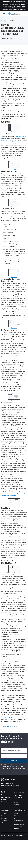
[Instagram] (12, 742)
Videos (15, 815)
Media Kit (16, 813)
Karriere (16, 802)
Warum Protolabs (18, 797)
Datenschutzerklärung (8, 771)
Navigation (15, 726)
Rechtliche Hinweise (18, 820)
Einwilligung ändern (19, 835)
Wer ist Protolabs (18, 795)
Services (4, 792)
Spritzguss (3, 794)
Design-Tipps (4, 813)
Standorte (16, 804)
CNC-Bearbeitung (5, 797)
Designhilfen (4, 820)
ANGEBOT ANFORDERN (10, 140)
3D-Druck (3, 799)
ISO (15, 818)
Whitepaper (4, 818)
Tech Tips (4, 20)
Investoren (16, 799)
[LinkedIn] (2, 742)
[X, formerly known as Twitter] (5, 742)
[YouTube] (9, 742)
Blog (2, 815)
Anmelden (14, 760)
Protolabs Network (5, 801)
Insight (2, 822)
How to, (9, 726)
